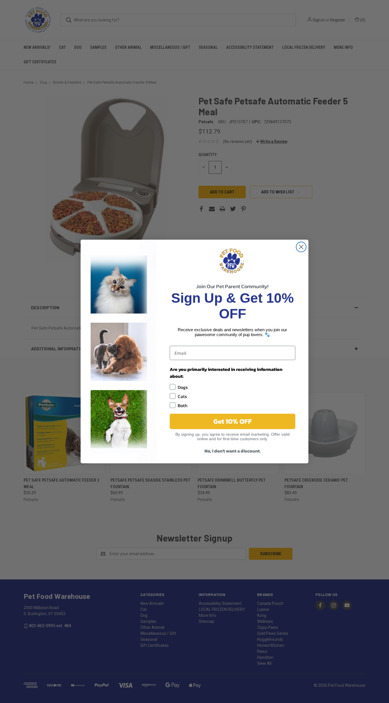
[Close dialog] (301, 247)
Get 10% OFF (232, 421)
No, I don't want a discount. (232, 450)
